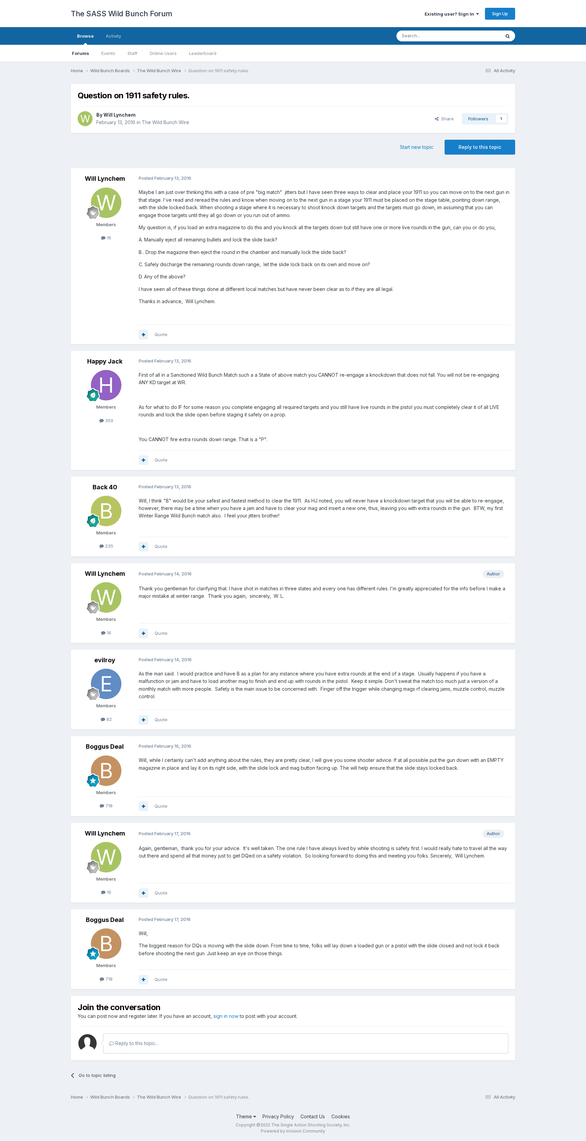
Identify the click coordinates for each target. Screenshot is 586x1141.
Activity (113, 36)
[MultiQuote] (143, 334)
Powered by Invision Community (293, 1131)
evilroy (104, 660)
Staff (132, 53)
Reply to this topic (479, 147)
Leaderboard (202, 53)
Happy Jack (104, 361)
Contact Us (312, 1116)
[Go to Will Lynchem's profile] (85, 118)
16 (108, 237)
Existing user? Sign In (450, 14)
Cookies (340, 1116)
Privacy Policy (278, 1116)
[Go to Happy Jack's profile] (106, 385)
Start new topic (416, 147)
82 (108, 719)
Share (446, 118)
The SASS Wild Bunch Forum (121, 13)
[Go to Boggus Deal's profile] (106, 770)
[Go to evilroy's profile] (106, 684)
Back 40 (105, 487)
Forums (80, 53)
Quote (161, 334)
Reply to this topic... (136, 1043)
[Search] (507, 36)
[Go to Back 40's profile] (106, 511)
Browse (85, 36)
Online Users (163, 53)
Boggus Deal (105, 746)
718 (108, 805)
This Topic (480, 35)
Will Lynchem (119, 115)
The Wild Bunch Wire (165, 122)
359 (108, 420)
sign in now (225, 1016)
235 (108, 546)
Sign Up (500, 13)
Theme (244, 1116)
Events (108, 53)
